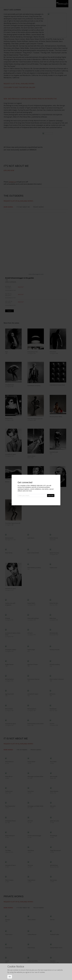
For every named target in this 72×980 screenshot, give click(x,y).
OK (10, 977)
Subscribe (51, 495)
